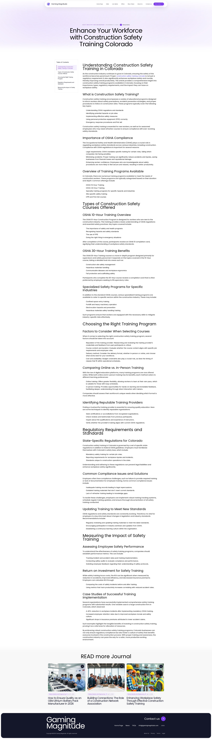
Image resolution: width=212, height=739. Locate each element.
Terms (158, 733)
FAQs (134, 725)
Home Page (118, 725)
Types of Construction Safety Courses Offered (66, 72)
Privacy (153, 733)
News (128, 725)
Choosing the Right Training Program (65, 77)
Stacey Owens (126, 24)
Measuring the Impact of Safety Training (66, 88)
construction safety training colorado (130, 76)
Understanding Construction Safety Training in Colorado (65, 67)
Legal (163, 733)
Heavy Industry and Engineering (93, 24)
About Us (146, 733)
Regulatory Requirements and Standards (66, 83)
